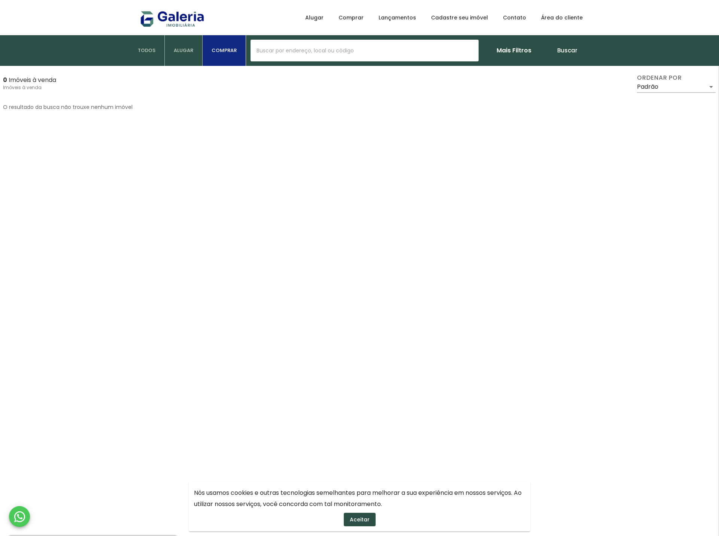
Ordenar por (659, 78)
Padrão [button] (647, 86)
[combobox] (365, 50)
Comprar (351, 17)
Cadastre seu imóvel (459, 17)
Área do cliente (562, 17)
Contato (514, 17)
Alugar (314, 17)
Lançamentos (397, 17)
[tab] (147, 50)
